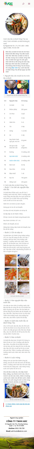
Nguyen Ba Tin (9, 46)
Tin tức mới (15, 48)
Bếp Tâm (15, 68)
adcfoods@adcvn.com (19, 431)
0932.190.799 (19, 428)
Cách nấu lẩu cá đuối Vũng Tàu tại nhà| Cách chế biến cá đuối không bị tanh (16, 41)
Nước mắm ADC (14, 160)
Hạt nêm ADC (13, 156)
